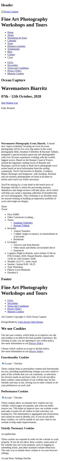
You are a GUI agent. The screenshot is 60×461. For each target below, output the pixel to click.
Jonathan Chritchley (23, 222)
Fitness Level (13, 269)
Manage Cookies (15, 73)
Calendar (11, 40)
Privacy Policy (14, 70)
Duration (11, 272)
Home (10, 32)
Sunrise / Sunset (15, 264)
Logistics (11, 253)
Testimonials (13, 49)
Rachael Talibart (21, 225)
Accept (7, 363)
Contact (11, 54)
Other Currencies (15, 217)
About (10, 35)
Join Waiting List (9, 103)
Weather (11, 261)
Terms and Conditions (18, 68)
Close (10, 57)
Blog (9, 51)
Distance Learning (16, 46)
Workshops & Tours (17, 38)
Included (11, 228)
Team (10, 43)
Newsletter (12, 65)
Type (9, 267)
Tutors (10, 220)
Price (9, 214)
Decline (18, 363)
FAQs (10, 62)
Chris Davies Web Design (30, 322)
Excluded (12, 242)
